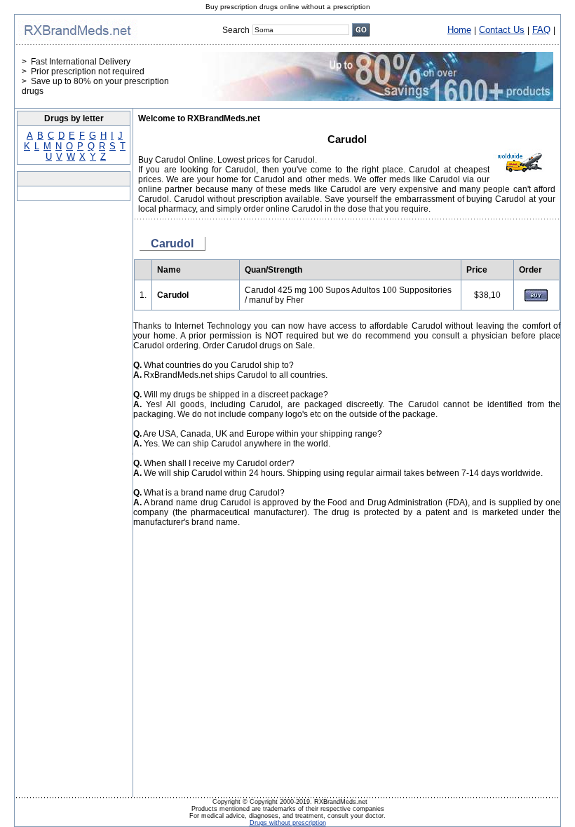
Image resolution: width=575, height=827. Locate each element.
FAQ (541, 30)
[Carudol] (536, 298)
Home (459, 30)
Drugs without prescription (288, 822)
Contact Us (502, 30)
